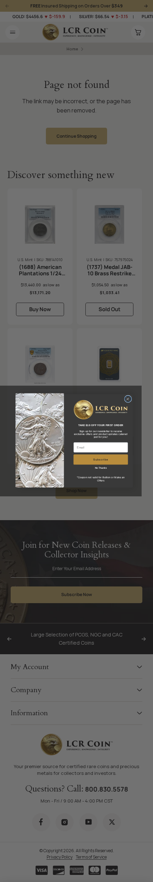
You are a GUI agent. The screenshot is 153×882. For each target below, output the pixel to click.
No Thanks (101, 468)
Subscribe (100, 460)
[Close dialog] (128, 399)
